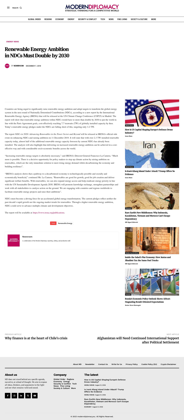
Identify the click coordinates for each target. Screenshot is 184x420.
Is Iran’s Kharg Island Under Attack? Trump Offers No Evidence (104, 390)
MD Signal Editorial (131, 222)
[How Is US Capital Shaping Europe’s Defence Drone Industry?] (152, 113)
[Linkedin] (24, 73)
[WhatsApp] (18, 73)
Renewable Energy (65, 223)
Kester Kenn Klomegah (133, 305)
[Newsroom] (7, 66)
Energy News (12, 41)
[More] (42, 73)
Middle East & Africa (132, 253)
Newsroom (19, 66)
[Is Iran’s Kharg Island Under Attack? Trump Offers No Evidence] (152, 154)
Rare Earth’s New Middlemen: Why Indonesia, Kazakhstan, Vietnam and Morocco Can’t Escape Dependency (147, 215)
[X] (13, 73)
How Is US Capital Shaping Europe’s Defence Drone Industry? (105, 380)
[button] (17, 7)
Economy (128, 208)
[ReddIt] (30, 73)
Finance (128, 294)
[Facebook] (7, 73)
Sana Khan (128, 136)
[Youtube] (35, 395)
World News (129, 125)
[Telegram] (36, 73)
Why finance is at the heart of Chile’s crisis (36, 338)
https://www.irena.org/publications (48, 212)
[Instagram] (14, 395)
